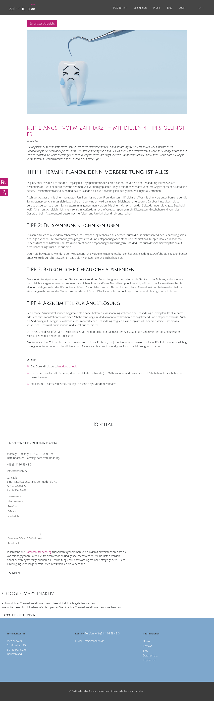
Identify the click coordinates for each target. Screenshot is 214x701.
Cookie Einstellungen (19, 615)
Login (182, 8)
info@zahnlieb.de (94, 641)
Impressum (149, 660)
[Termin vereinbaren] (4, 182)
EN (199, 7)
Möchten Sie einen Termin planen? (33, 443)
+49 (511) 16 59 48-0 (107, 633)
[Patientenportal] (4, 192)
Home (146, 641)
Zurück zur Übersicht (42, 23)
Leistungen (140, 8)
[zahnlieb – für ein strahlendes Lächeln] (22, 7)
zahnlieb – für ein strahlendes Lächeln (97, 691)
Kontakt (147, 646)
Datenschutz (150, 655)
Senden (14, 573)
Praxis (156, 8)
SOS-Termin (120, 8)
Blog (169, 8)
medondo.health (68, 366)
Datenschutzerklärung (38, 552)
